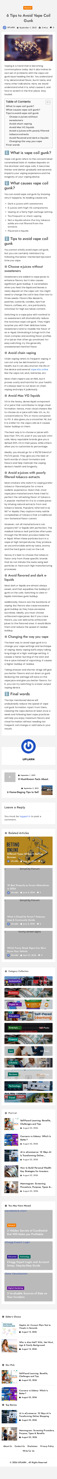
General (27, 7)
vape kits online (39, 369)
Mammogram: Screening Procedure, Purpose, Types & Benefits (35, 1187)
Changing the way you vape (25, 141)
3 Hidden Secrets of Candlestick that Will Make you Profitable (27, 1232)
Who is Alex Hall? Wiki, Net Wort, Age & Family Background (36, 1344)
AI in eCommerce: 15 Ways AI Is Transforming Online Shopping (35, 1155)
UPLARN (11, 27)
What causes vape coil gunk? (23, 109)
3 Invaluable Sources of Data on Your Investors (27, 1295)
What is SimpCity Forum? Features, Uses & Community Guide (26, 918)
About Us (7, 1446)
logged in (25, 816)
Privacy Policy (47, 1446)
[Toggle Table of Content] (46, 102)
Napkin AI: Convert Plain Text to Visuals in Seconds (35, 1327)
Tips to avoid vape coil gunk (22, 113)
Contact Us (20, 1446)
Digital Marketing (15, 1288)
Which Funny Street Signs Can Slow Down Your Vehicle (26, 949)
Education (12, 1256)
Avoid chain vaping (20, 123)
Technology (24, 1256)
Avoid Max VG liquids (21, 127)
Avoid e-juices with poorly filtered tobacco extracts (29, 132)
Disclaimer (33, 1446)
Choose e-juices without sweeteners (23, 118)
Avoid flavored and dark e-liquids (28, 138)
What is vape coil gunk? (20, 106)
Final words (13, 145)
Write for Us (28, 1450)
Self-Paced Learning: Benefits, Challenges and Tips (33, 1375)
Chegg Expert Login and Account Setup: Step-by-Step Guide (28, 1264)
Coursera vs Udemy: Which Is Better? (33, 1392)
